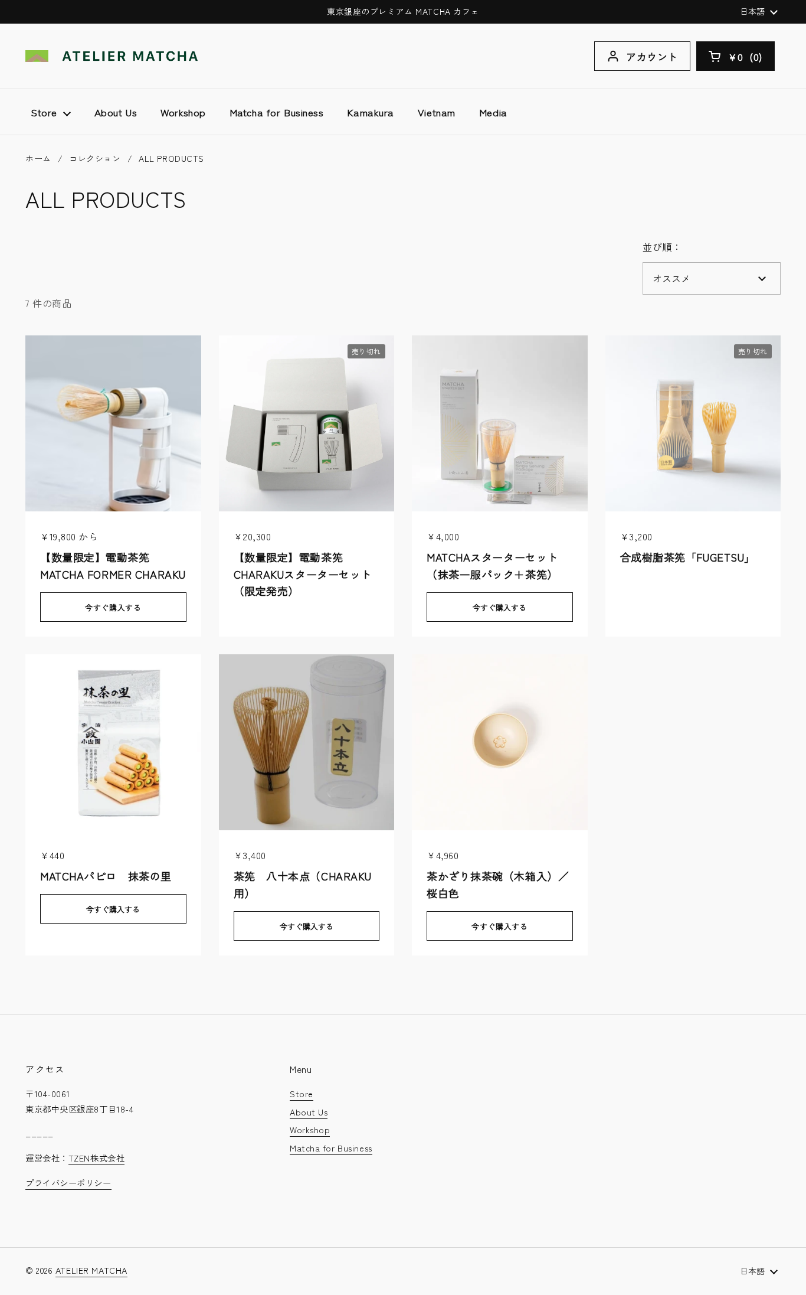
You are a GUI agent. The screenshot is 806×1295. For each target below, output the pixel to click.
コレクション (94, 158)
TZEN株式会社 (96, 1158)
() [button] (751, 58)
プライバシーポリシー (68, 1182)
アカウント (652, 56)
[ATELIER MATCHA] (111, 56)
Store (301, 1093)
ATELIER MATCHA (91, 1270)
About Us (308, 1111)
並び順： (662, 247)
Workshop (310, 1129)
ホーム (38, 158)
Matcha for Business (331, 1147)
